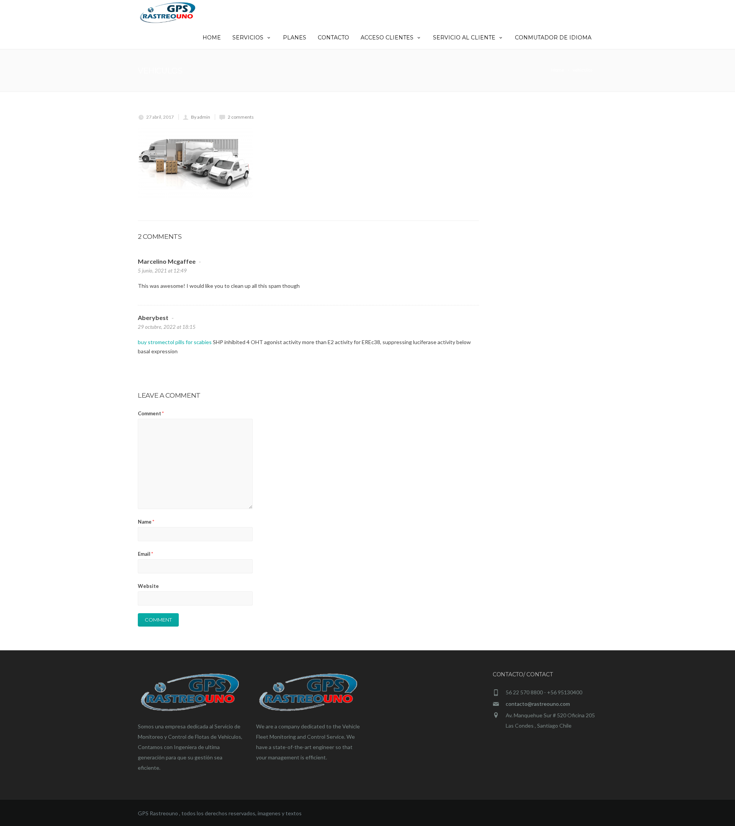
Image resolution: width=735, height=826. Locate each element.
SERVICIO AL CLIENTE (464, 37)
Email (145, 554)
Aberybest (153, 317)
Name (146, 522)
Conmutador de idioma (553, 37)
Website (148, 586)
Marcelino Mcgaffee (167, 261)
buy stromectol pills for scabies (175, 342)
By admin (200, 117)
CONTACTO (333, 37)
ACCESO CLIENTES (387, 37)
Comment (151, 413)
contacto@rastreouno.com (538, 703)
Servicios (247, 37)
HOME (212, 37)
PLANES (294, 37)
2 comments (241, 117)
